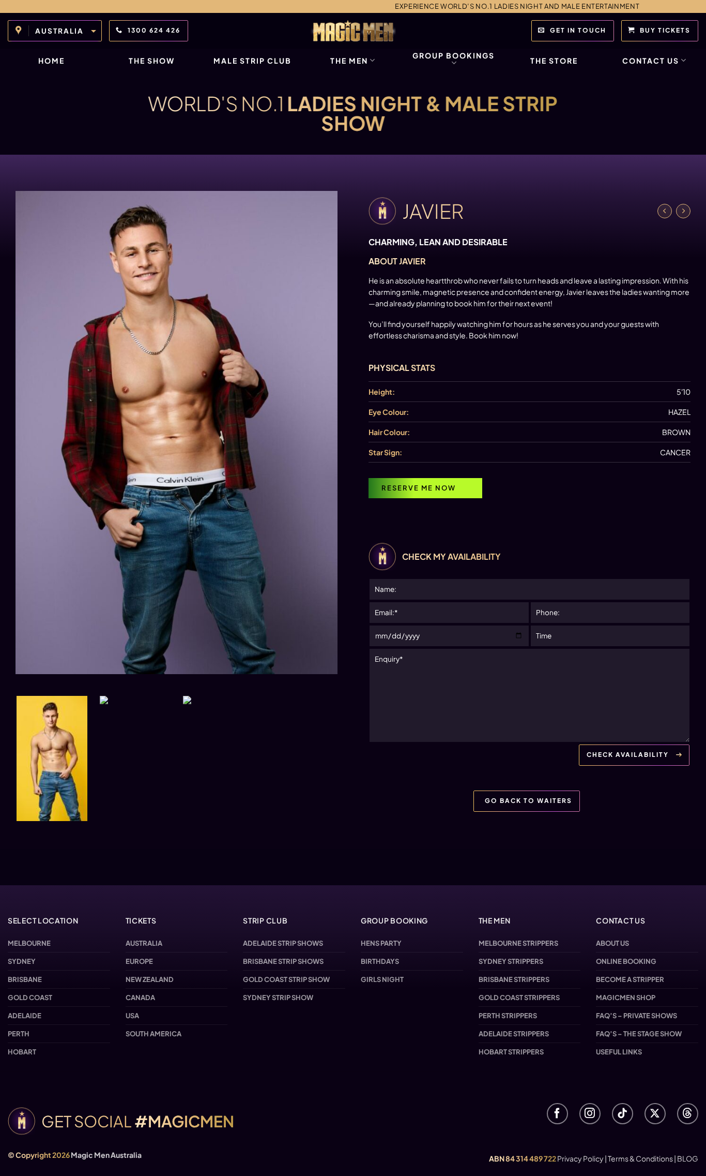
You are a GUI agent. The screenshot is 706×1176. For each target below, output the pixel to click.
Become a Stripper (630, 979)
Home (51, 60)
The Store (554, 60)
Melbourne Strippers (518, 943)
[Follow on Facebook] (557, 1113)
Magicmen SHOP (625, 997)
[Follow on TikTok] (622, 1113)
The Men (349, 60)
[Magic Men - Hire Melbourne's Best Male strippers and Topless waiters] (353, 30)
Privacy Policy (580, 1158)
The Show (152, 60)
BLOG (687, 1158)
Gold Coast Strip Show (286, 979)
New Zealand (150, 979)
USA (132, 1015)
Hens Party (381, 943)
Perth (18, 1034)
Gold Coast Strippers (519, 997)
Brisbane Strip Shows (283, 961)
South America (153, 1034)
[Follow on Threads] (687, 1113)
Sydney (22, 961)
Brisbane (25, 979)
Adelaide (24, 1015)
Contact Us (650, 60)
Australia (144, 943)
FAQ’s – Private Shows (636, 1015)
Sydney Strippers (511, 961)
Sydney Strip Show (278, 997)
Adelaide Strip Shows (283, 943)
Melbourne (29, 943)
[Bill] (683, 211)
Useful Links (619, 1052)
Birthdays (380, 961)
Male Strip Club (252, 60)
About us (612, 943)
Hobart (22, 1052)
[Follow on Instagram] (590, 1113)
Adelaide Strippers (514, 1034)
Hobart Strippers (511, 1052)
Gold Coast (30, 997)
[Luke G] (664, 211)
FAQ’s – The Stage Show (639, 1034)
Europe (139, 961)
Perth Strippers (508, 1015)
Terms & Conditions (640, 1158)
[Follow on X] (655, 1113)
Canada (140, 997)
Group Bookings (453, 55)
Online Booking (626, 961)
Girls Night (382, 979)
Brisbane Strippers (514, 979)
